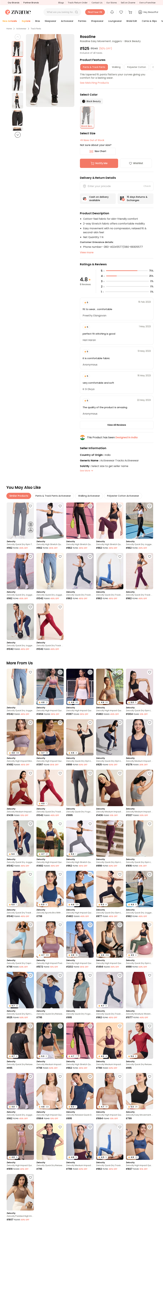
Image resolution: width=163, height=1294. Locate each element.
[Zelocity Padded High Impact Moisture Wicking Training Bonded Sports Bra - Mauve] (139, 1243)
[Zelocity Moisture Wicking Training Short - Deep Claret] (139, 990)
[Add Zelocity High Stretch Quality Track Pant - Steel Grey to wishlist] (60, 506)
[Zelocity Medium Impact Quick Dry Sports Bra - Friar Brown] (109, 788)
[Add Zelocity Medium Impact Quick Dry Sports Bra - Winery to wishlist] (30, 773)
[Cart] (130, 12)
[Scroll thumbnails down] (18, 135)
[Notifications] (112, 12)
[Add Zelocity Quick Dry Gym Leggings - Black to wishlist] (119, 874)
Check (147, 186)
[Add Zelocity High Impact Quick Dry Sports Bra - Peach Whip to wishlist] (90, 672)
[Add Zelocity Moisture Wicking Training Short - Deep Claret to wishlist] (149, 975)
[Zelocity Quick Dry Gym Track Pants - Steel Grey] (20, 520)
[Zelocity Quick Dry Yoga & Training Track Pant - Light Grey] (79, 788)
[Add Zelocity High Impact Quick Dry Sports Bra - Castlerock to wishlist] (119, 1177)
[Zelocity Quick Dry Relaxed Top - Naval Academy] (50, 1142)
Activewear (21, 29)
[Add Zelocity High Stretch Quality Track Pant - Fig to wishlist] (119, 506)
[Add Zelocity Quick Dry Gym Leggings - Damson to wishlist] (119, 823)
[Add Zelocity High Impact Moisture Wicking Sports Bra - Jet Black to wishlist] (149, 1177)
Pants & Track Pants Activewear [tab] (53, 495)
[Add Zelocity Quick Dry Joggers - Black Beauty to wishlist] (149, 506)
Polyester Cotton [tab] (136, 67)
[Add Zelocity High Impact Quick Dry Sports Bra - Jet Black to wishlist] (90, 874)
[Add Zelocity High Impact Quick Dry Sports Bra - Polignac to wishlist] (60, 672)
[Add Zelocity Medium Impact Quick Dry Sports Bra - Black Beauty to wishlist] (60, 1026)
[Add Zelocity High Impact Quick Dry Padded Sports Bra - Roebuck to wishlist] (119, 1076)
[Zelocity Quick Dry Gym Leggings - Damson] (109, 838)
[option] (17, 49)
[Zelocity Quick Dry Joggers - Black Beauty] (139, 520)
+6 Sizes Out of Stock (92, 140)
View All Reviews (116, 425)
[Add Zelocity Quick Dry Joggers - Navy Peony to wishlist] (30, 607)
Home (9, 29)
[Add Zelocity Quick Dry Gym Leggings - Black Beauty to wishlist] (90, 722)
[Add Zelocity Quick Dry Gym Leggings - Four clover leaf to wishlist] (149, 924)
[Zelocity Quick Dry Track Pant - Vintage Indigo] (79, 571)
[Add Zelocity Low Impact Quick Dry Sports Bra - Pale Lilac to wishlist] (119, 1278)
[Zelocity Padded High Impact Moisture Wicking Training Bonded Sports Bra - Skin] (20, 1192)
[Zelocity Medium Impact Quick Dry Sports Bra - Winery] (20, 788)
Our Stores (111, 2)
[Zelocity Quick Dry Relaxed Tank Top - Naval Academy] (20, 1243)
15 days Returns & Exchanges (137, 198)
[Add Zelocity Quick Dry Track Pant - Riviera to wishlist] (119, 556)
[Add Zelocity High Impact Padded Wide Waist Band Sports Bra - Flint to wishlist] (60, 924)
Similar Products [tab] (18, 495)
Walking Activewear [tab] (89, 495)
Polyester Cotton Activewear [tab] (123, 495)
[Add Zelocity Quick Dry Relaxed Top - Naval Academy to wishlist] (60, 1127)
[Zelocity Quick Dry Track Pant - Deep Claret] (50, 622)
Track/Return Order (78, 2)
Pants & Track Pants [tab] (94, 67)
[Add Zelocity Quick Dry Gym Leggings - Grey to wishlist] (149, 823)
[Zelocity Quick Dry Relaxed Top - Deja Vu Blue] (50, 990)
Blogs (61, 2)
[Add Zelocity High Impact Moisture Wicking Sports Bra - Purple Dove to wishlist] (30, 722)
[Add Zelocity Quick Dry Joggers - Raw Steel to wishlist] (60, 556)
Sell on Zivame (128, 2)
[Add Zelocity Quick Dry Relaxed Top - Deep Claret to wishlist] (149, 1026)
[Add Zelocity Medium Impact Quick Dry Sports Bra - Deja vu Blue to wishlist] (90, 1278)
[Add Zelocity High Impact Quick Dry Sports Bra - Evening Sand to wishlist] (60, 1076)
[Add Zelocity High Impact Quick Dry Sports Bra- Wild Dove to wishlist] (119, 924)
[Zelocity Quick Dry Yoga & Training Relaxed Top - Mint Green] (79, 990)
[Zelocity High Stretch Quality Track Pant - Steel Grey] (50, 520)
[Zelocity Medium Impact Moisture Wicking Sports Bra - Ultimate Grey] (139, 788)
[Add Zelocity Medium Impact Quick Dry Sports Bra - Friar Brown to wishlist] (119, 773)
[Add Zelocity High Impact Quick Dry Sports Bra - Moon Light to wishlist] (119, 672)
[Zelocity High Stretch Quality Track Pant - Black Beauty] (79, 520)
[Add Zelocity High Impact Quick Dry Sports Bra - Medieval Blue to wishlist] (60, 823)
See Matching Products (94, 83)
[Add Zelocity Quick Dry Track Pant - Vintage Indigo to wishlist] (90, 556)
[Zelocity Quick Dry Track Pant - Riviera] (109, 571)
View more (86, 252)
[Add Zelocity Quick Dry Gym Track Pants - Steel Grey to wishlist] (30, 506)
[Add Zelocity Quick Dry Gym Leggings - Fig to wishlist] (149, 672)
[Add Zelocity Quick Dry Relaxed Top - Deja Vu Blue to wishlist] (60, 975)
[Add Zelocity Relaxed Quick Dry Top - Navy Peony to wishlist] (90, 1076)
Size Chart (100, 151)
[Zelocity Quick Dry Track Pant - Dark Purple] (139, 571)
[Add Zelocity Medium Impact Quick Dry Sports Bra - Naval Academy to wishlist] (149, 722)
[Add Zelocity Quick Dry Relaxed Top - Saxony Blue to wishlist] (149, 1278)
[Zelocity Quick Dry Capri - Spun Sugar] (20, 939)
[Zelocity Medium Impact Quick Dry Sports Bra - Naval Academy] (139, 737)
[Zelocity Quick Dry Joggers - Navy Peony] (20, 622)
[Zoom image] (50, 70)
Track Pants (36, 29)
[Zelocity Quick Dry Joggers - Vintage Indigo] (20, 571)
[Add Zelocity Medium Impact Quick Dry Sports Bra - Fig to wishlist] (119, 1026)
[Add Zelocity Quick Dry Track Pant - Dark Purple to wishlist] (149, 556)
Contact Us (97, 2)
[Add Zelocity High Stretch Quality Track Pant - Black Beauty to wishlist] (90, 506)
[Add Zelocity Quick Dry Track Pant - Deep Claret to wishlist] (60, 607)
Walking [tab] (116, 67)
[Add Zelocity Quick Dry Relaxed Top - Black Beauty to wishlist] (30, 1026)
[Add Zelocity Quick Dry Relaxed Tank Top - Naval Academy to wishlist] (30, 1228)
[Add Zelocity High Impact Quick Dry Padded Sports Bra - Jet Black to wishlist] (90, 924)
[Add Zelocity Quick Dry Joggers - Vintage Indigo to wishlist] (30, 556)
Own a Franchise (147, 2)
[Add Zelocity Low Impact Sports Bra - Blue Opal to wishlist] (90, 1228)
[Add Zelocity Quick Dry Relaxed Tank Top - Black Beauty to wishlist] (60, 1278)
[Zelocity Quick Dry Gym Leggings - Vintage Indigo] (109, 737)
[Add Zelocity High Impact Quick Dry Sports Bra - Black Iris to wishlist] (60, 722)
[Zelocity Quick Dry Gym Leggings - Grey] (139, 838)
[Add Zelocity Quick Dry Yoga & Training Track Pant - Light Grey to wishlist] (90, 773)
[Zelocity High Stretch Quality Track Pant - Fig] (109, 520)
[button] (76, 12)
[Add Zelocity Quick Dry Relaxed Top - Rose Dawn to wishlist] (90, 1177)
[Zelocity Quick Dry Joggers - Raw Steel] (50, 571)
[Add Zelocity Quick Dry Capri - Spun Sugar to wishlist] (30, 924)
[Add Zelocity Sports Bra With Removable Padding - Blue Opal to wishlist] (60, 874)
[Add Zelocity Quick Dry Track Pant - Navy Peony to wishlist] (30, 874)
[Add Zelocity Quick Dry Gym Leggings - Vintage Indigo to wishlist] (119, 722)
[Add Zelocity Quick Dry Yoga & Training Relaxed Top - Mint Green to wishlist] (90, 975)
